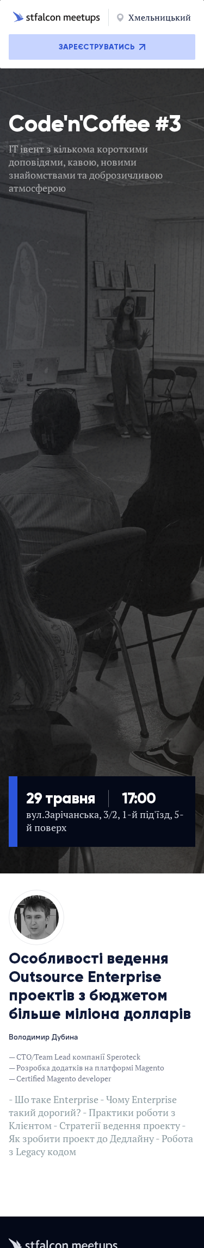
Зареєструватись (97, 47)
